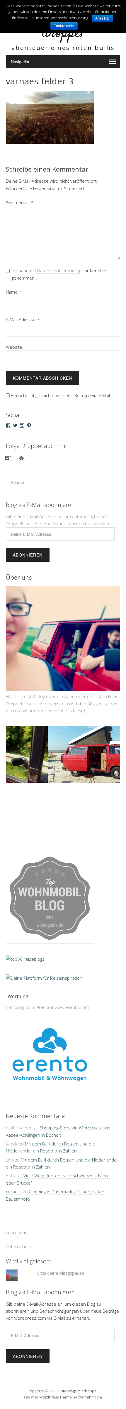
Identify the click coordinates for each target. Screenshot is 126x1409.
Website (14, 347)
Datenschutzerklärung (59, 270)
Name (13, 292)
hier (82, 711)
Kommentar (19, 202)
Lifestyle (31, 1376)
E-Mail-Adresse (23, 319)
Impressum (17, 1211)
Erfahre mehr (64, 26)
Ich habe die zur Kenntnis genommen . (60, 274)
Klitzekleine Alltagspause (60, 1252)
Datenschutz (18, 1225)
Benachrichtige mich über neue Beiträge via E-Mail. (61, 395)
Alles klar (102, 18)
